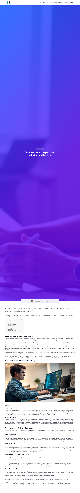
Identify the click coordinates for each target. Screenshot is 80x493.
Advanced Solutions (11, 329)
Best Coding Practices (12, 331)
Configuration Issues (11, 325)
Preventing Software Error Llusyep (13, 330)
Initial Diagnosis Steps (11, 328)
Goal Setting (60, 2)
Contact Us (72, 2)
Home (40, 2)
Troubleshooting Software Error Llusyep (14, 326)
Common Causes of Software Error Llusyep (15, 323)
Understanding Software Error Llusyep (13, 321)
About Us (66, 2)
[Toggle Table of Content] (22, 320)
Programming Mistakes (12, 324)
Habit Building (45, 2)
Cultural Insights (53, 2)
